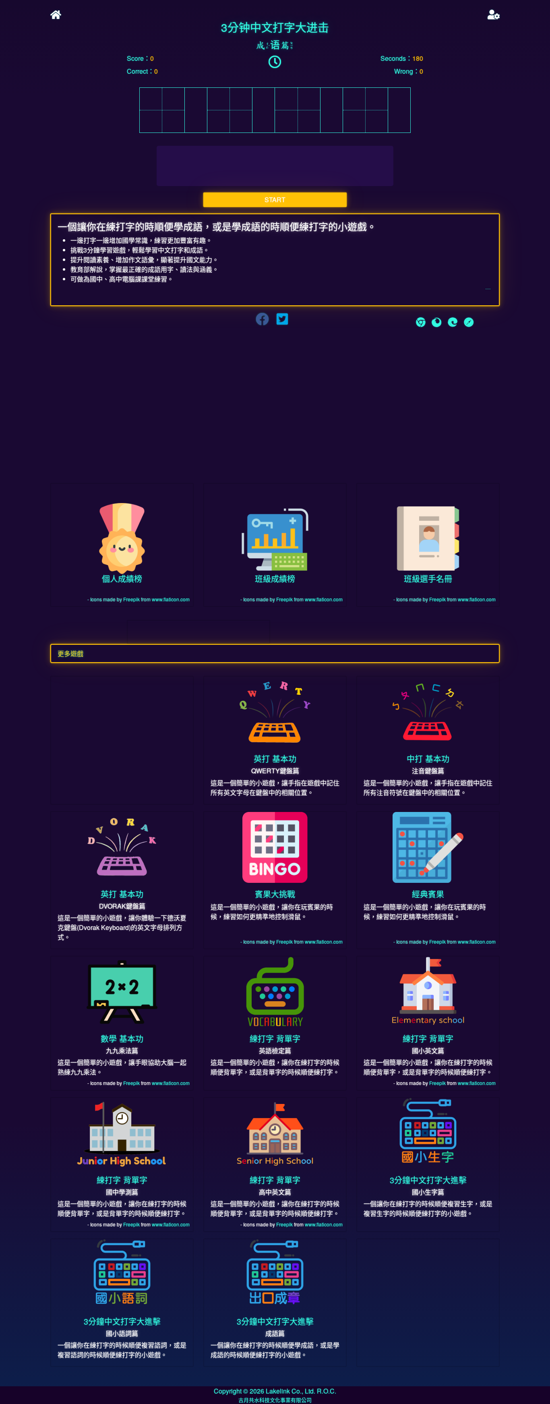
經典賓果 (428, 894)
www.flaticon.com (171, 599)
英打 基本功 (275, 758)
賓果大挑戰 (275, 894)
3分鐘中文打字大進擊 (428, 1180)
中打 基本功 (428, 758)
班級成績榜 (275, 578)
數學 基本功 (122, 1038)
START (275, 199)
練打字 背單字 (275, 1038)
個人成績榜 (122, 578)
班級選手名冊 (428, 578)
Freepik (131, 599)
